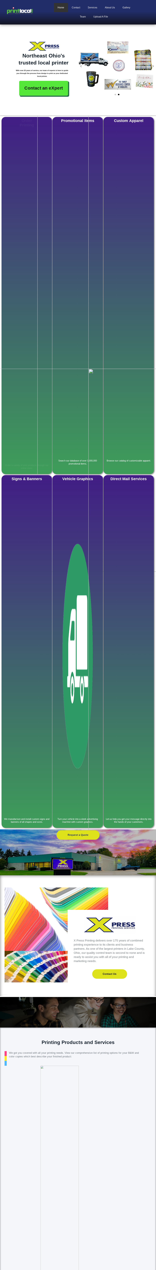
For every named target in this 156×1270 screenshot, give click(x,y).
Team (83, 16)
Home (61, 7)
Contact (76, 7)
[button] (81, 66)
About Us (110, 7)
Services (92, 7)
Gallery (126, 7)
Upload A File (100, 16)
